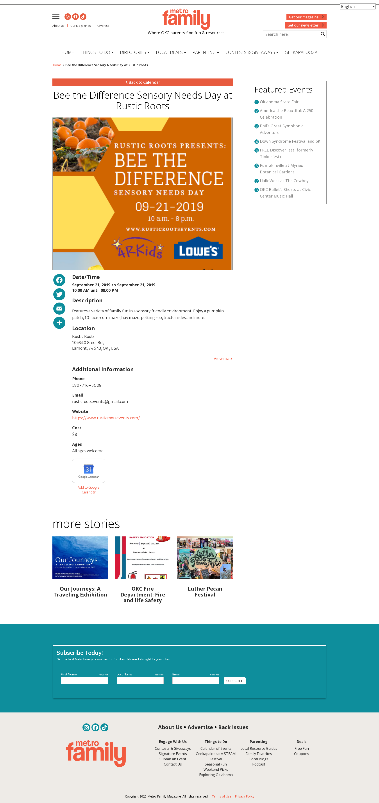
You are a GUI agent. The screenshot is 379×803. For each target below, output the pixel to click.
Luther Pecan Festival (205, 591)
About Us (58, 26)
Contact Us (173, 764)
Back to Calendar (144, 82)
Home (68, 52)
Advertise (103, 26)
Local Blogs (258, 759)
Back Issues (233, 727)
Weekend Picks (216, 769)
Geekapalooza (301, 52)
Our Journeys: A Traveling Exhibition (80, 591)
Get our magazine (304, 17)
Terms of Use (221, 796)
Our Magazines (80, 26)
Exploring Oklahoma (216, 774)
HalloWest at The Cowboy (284, 180)
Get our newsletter (303, 25)
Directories (133, 52)
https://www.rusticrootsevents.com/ (106, 417)
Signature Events (173, 753)
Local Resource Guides (258, 748)
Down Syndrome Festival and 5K (290, 141)
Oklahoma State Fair (279, 101)
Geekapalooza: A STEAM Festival (216, 756)
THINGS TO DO (96, 52)
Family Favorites (259, 753)
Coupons (301, 753)
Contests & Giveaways (250, 52)
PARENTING (205, 52)
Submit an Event (172, 759)
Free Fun (302, 748)
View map (223, 358)
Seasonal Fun (216, 764)
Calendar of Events (215, 748)
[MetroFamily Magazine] (186, 19)
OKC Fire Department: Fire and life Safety (142, 594)
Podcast (258, 764)
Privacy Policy (244, 796)
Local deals (170, 52)
